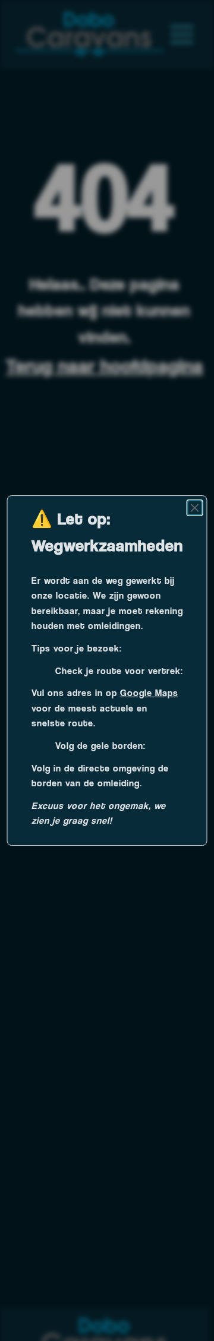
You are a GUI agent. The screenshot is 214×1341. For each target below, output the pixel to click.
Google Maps (149, 692)
